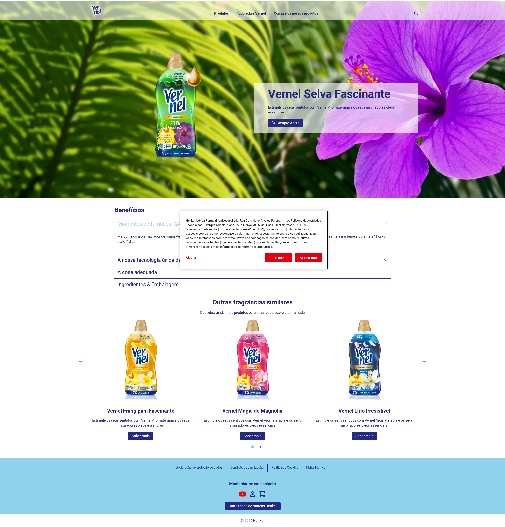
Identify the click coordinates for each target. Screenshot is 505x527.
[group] (252, 386)
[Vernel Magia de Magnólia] (253, 379)
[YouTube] (243, 494)
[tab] (252, 446)
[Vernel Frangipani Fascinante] (141, 379)
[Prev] (81, 361)
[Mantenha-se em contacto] (252, 494)
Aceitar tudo (309, 258)
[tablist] (252, 447)
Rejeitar (278, 258)
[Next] (424, 361)
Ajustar (191, 257)
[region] (254, 240)
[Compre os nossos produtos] (262, 494)
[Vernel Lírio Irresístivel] (364, 379)
